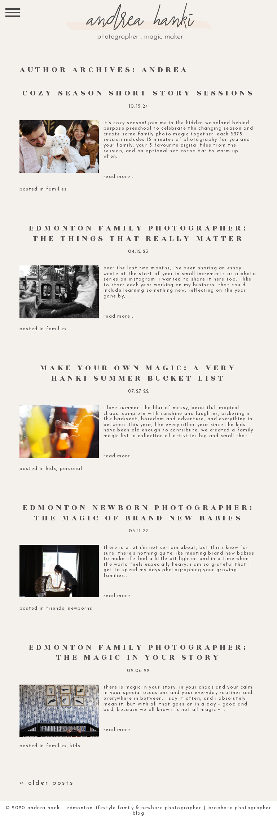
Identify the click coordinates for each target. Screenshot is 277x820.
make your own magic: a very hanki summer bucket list (138, 373)
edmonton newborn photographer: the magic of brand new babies (138, 512)
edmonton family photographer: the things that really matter (138, 233)
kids (51, 468)
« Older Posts (46, 783)
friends (55, 608)
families (56, 189)
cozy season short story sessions (138, 93)
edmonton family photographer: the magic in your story (138, 652)
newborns (80, 608)
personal (71, 468)
